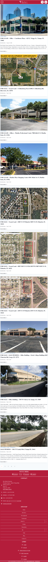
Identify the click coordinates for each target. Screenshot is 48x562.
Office (5, 36)
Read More (3, 51)
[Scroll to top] (46, 559)
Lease (1, 36)
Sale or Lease (12, 353)
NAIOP (24, 556)
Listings (24, 524)
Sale (1, 86)
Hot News (24, 512)
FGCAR (25, 547)
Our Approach (24, 515)
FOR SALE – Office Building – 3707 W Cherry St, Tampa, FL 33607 (20, 399)
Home (24, 509)
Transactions (24, 527)
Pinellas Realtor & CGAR (25, 550)
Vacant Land (5, 86)
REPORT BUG (37, 561)
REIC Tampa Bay (24, 553)
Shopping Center (7, 175)
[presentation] (24, 20)
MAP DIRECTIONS (7, 489)
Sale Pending (3, 447)
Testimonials (24, 518)
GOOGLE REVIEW (7, 503)
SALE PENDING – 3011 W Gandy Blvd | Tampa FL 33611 (17, 449)
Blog (24, 535)
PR (22, 530)
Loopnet (25, 559)
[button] (42, 2)
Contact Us (24, 538)
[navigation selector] (2, 2)
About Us (23, 521)
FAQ (24, 532)
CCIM (25, 544)
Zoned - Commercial (11, 447)
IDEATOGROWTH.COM (30, 561)
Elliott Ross (4, 42)
